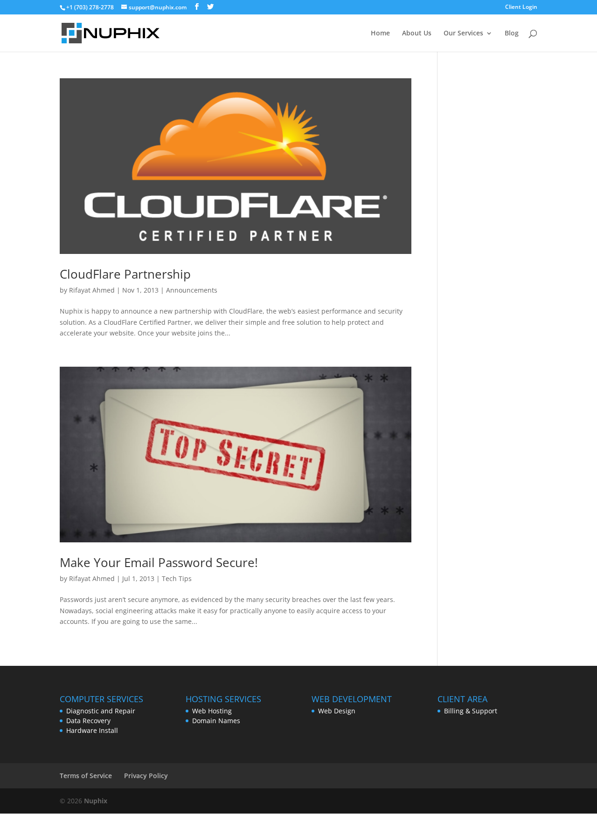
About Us (416, 33)
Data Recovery (88, 720)
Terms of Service (86, 775)
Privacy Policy (146, 775)
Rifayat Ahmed (92, 290)
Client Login (521, 7)
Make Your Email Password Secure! (159, 562)
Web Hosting (212, 710)
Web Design (336, 710)
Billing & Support (470, 710)
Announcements (191, 290)
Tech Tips (177, 578)
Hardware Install (92, 730)
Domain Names (216, 720)
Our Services (463, 33)
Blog (512, 33)
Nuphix (95, 800)
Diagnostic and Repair (100, 710)
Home (380, 33)
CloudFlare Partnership (125, 274)
